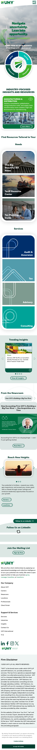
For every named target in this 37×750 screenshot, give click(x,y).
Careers (6, 499)
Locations (6, 505)
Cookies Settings (18, 741)
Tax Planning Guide (12, 216)
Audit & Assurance (27, 253)
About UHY (5, 587)
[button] (32, 99)
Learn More (26, 126)
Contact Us (5, 627)
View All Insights (18, 378)
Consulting (27, 325)
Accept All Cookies (18, 746)
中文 (2, 635)
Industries (4, 620)
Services (4, 616)
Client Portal (5, 605)
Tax (31, 278)
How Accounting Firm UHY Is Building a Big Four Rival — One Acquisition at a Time (18, 408)
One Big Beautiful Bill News (12, 167)
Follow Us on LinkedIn (23, 521)
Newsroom (5, 594)
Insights (3, 624)
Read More (18, 445)
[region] (18, 739)
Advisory (28, 302)
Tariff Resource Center (13, 192)
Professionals (5, 601)
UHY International (7, 631)
